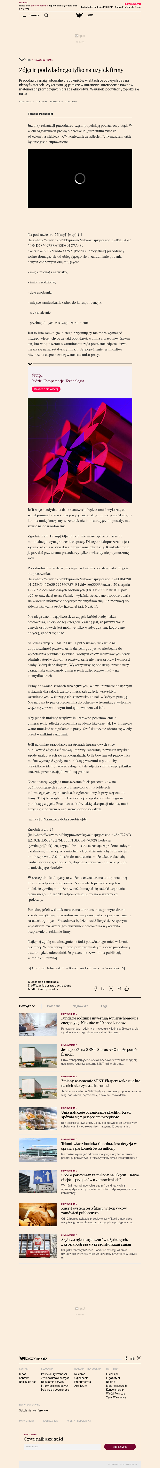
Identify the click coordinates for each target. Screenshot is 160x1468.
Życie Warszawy (116, 1397)
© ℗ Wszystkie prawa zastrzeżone (49, 985)
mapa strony (26, 1421)
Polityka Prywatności (54, 1374)
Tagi (103, 1006)
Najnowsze (81, 1006)
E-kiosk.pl (112, 1374)
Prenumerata (82, 1381)
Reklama (79, 1374)
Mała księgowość (116, 1385)
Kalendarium (50, 1421)
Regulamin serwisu (53, 1381)
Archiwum (80, 1385)
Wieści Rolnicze (115, 1393)
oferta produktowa (79, 1421)
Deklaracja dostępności (55, 1389)
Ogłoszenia (81, 1378)
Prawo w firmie (43, 60)
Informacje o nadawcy (54, 1385)
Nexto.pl (111, 1381)
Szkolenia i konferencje (33, 1410)
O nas (22, 1374)
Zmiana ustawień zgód (55, 1378)
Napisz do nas (27, 1381)
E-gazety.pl (113, 1378)
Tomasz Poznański (40, 113)
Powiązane (27, 1006)
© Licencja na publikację (43, 981)
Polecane (54, 1006)
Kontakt (24, 1378)
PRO (90, 15)
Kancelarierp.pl (115, 1389)
